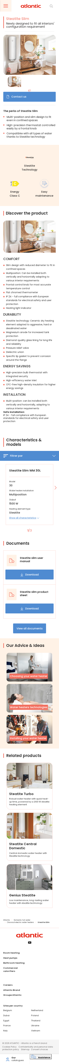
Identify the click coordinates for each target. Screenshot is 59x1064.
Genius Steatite (22, 895)
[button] (24, 518)
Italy (5, 1030)
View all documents (30, 628)
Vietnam (35, 1030)
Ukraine (35, 1025)
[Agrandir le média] (29, 55)
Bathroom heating (14, 962)
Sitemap (25, 1049)
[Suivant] (55, 488)
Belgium (7, 1010)
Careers (7, 985)
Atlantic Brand (11, 990)
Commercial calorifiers (10, 969)
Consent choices (39, 1049)
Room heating (11, 952)
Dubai (6, 1015)
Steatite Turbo (21, 794)
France (7, 1025)
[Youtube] (29, 943)
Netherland (37, 1010)
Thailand (35, 1020)
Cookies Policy (9, 1046)
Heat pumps (10, 958)
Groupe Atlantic (12, 995)
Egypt (6, 1020)
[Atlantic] (31, 6)
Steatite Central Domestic (23, 846)
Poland (35, 1015)
